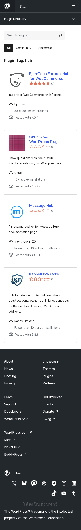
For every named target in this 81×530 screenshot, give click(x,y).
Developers (12, 411)
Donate (50, 411)
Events (48, 404)
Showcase (51, 361)
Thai (17, 473)
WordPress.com (18, 432)
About (8, 361)
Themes (49, 369)
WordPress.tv (16, 419)
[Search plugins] (60, 35)
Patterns (49, 383)
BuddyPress (15, 454)
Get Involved (53, 397)
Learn (8, 397)
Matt (10, 440)
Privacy (10, 383)
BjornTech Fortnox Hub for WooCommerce (49, 76)
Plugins (48, 376)
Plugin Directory (15, 19)
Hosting (10, 376)
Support (10, 404)
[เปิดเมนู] (74, 6)
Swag (49, 419)
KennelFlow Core (44, 274)
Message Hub (41, 205)
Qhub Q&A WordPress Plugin (44, 139)
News (8, 369)
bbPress (12, 447)
